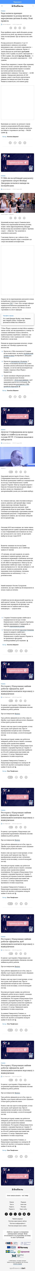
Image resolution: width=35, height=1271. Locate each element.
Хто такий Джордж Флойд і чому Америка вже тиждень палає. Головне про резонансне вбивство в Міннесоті (17, 320)
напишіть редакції (17, 1263)
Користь (11, 1207)
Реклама (23, 1207)
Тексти (12, 1204)
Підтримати (17, 2)
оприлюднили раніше (17, 626)
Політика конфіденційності (17, 1223)
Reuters (17, 713)
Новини (12, 1202)
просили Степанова (27, 630)
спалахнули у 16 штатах (19, 361)
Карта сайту (23, 1209)
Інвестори (23, 1204)
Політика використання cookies (17, 1226)
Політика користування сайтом (17, 1221)
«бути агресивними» (21, 380)
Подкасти (11, 1209)
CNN (11, 303)
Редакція (23, 1202)
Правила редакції (17, 1219)
